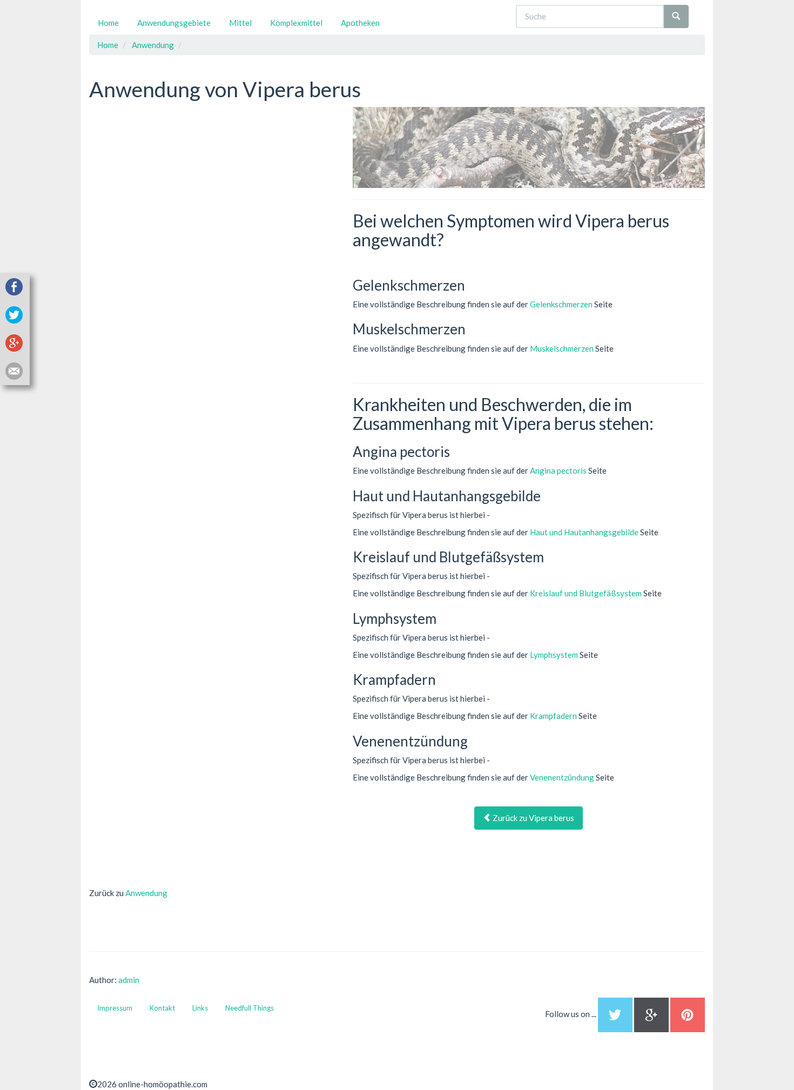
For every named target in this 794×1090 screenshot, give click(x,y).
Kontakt (162, 1008)
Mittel (240, 23)
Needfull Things (249, 1008)
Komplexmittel (296, 23)
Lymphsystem (554, 655)
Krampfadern (553, 716)
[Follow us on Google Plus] (652, 1014)
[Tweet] (14, 313)
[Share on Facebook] (14, 285)
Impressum (114, 1008)
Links (200, 1008)
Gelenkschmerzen (561, 304)
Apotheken (360, 23)
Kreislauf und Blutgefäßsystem (586, 593)
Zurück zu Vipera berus (532, 818)
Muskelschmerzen (562, 348)
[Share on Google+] (14, 341)
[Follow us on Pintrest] (687, 1014)
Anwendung (146, 893)
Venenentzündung (562, 777)
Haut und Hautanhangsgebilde (584, 532)
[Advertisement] (170, 174)
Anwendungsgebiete (174, 23)
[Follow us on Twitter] (615, 1014)
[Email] (14, 369)
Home (108, 23)
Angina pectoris (558, 470)
